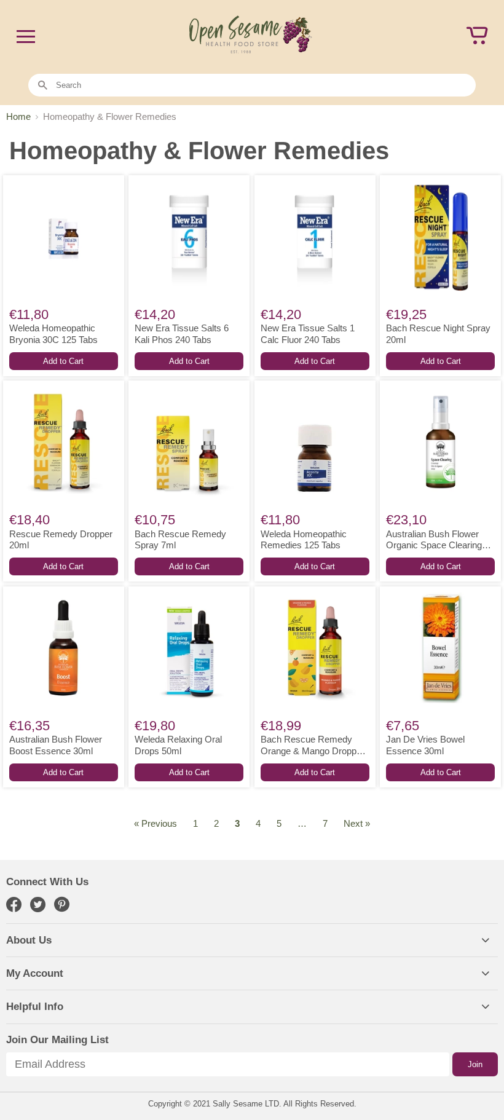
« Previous (155, 823)
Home (18, 116)
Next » (357, 823)
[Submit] (42, 86)
